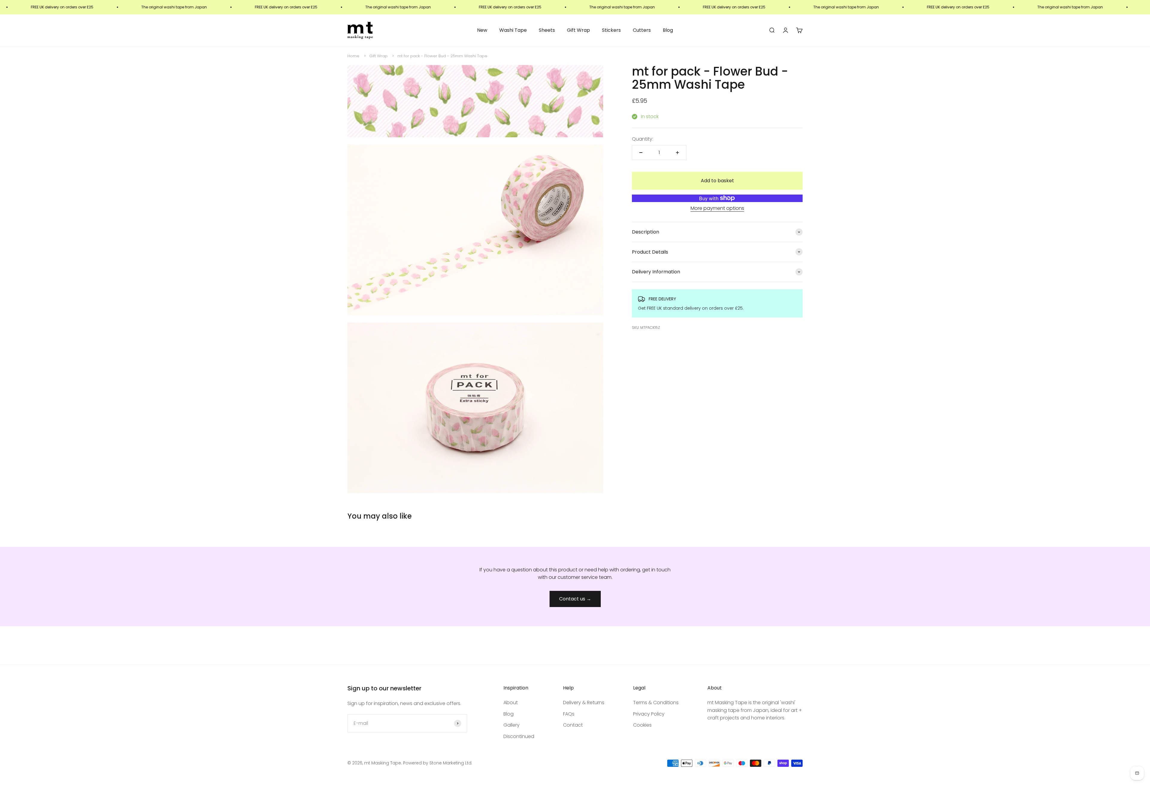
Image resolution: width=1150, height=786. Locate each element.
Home (353, 56)
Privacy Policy (649, 713)
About (510, 702)
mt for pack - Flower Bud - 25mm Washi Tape (442, 56)
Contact (573, 725)
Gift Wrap (578, 30)
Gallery (511, 725)
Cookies (642, 725)
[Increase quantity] (677, 152)
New (482, 30)
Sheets (547, 30)
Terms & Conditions (656, 702)
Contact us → (575, 598)
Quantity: (642, 138)
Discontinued (518, 736)
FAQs (568, 713)
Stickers (611, 30)
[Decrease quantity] (641, 152)
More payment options (717, 208)
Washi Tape (513, 30)
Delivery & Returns (583, 702)
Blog (668, 30)
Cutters (642, 30)
